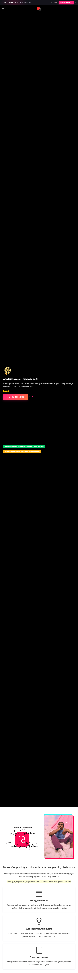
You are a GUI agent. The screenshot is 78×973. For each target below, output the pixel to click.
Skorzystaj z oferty (66, 3)
